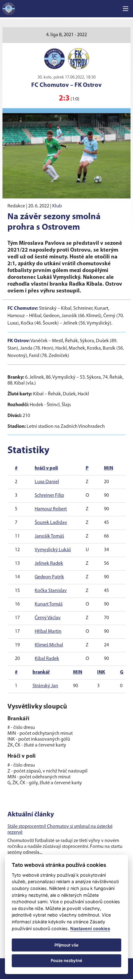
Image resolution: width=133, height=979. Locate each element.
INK (101, 672)
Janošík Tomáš (49, 536)
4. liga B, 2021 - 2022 (66, 34)
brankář (41, 672)
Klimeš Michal (49, 645)
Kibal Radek (47, 658)
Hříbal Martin (48, 631)
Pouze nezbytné (66, 960)
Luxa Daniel (47, 481)
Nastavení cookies (90, 928)
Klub (57, 206)
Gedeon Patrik (49, 577)
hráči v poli (46, 468)
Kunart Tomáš (48, 604)
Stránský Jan (45, 685)
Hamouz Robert (51, 509)
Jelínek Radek (49, 563)
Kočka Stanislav (51, 590)
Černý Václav (48, 617)
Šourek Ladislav (51, 522)
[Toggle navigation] (126, 9)
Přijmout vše (66, 945)
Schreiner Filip (49, 495)
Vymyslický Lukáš (53, 549)
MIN (108, 468)
